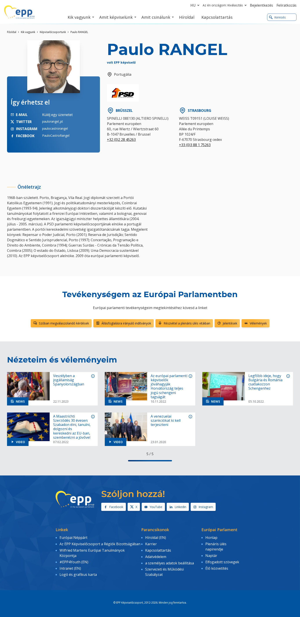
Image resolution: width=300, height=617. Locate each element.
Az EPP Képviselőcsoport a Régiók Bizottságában (100, 543)
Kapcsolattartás (158, 550)
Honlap (211, 537)
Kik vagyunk (28, 32)
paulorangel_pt (52, 121)
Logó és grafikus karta (78, 574)
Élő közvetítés (216, 568)
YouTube (156, 507)
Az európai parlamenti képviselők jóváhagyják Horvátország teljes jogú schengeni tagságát (169, 386)
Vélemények (258, 323)
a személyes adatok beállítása (169, 563)
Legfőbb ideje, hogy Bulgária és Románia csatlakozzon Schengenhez (265, 382)
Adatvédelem (155, 556)
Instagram (206, 507)
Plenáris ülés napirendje (215, 546)
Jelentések (230, 323)
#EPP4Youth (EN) (74, 562)
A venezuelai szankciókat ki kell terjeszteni (166, 420)
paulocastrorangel (55, 128)
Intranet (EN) (70, 568)
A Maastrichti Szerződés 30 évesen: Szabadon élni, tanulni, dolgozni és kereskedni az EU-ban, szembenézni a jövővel (71, 427)
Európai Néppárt (73, 537)
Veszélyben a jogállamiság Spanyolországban (68, 380)
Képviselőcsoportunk (53, 32)
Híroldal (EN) (155, 537)
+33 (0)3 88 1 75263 (195, 144)
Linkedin (180, 507)
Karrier (151, 543)
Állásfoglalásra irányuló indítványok (126, 323)
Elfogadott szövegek (222, 562)
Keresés (280, 17)
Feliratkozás (286, 5)
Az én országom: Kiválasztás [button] (223, 5)
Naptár (211, 555)
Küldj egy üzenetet (57, 114)
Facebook (116, 507)
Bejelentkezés (261, 5)
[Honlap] (19, 12)
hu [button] (193, 5)
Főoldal (11, 32)
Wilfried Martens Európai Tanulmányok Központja (92, 553)
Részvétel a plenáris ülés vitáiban (187, 323)
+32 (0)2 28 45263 (121, 139)
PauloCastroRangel (55, 135)
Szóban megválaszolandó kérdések (64, 323)
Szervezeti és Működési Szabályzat (164, 572)
